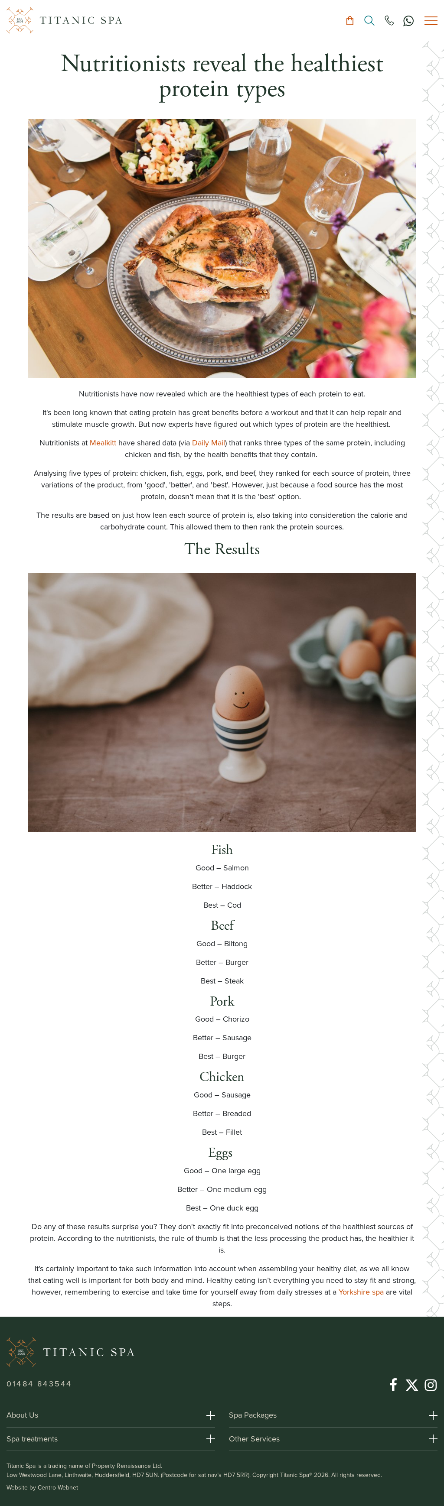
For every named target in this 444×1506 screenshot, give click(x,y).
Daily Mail (208, 443)
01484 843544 (39, 1384)
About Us (22, 1415)
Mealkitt (104, 443)
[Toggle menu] (430, 20)
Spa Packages (253, 1415)
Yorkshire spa (361, 1292)
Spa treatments (32, 1439)
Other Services (254, 1439)
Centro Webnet (58, 1487)
